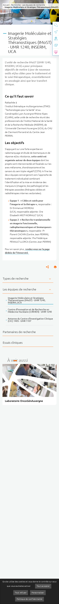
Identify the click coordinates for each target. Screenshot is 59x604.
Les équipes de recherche (19, 289)
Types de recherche (16, 278)
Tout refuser (20, 593)
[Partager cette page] (47, 267)
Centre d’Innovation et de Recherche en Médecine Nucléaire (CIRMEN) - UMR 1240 (30, 310)
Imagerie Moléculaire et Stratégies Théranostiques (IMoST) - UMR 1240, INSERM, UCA (26, 300)
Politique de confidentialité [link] (29, 599)
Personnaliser (38, 593)
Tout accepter (43, 586)
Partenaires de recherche (19, 331)
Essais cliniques (13, 342)
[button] (55, 267)
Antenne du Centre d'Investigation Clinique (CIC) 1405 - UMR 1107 (30, 320)
